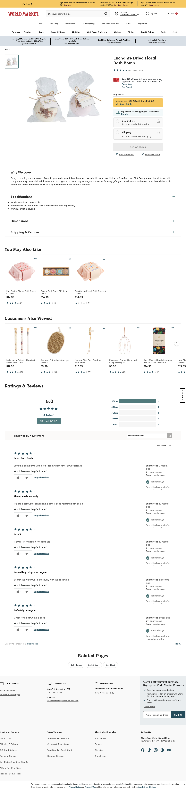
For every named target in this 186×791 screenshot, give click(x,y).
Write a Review (49, 420)
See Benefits (127, 87)
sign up (178, 714)
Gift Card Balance (8, 750)
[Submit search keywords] (106, 13)
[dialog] (93, 786)
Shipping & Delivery (9, 744)
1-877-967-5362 (54, 692)
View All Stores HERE (104, 692)
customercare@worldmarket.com (62, 700)
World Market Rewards (58, 738)
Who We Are (100, 738)
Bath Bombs (76, 664)
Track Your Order (8, 690)
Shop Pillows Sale (71, 43)
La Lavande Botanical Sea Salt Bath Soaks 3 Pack (20, 361)
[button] (16, 32)
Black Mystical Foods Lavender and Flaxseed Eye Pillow (158, 361)
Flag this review (41, 477)
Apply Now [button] (127, 83)
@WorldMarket (148, 741)
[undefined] (167, 32)
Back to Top (32, 643)
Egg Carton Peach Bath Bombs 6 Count (90, 292)
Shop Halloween (114, 42)
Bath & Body (94, 664)
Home (7, 49)
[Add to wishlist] (35, 259)
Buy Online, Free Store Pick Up (14, 762)
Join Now (67, 5)
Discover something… (59, 13)
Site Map (99, 750)
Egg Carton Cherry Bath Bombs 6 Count (21, 292)
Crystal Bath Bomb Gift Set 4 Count (54, 292)
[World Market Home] (23, 13)
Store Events (100, 756)
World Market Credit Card (59, 750)
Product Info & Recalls (10, 773)
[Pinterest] (162, 750)
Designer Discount (55, 756)
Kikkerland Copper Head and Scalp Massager (123, 361)
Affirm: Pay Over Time (10, 767)
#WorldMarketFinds (165, 741)
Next (178, 643)
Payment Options (8, 756)
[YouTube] (169, 750)
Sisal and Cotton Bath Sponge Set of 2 (55, 361)
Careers (98, 744)
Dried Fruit (110, 664)
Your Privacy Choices (147, 787)
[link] (171, 13)
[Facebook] (142, 750)
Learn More (154, 5)
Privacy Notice (75, 787)
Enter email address (157, 714)
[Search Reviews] (169, 435)
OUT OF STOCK (138, 147)
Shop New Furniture (157, 42)
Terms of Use (90, 787)
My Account (5, 738)
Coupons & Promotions (58, 744)
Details (125, 5)
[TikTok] (149, 750)
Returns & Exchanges (10, 694)
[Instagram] (156, 750)
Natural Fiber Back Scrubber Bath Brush (88, 361)
